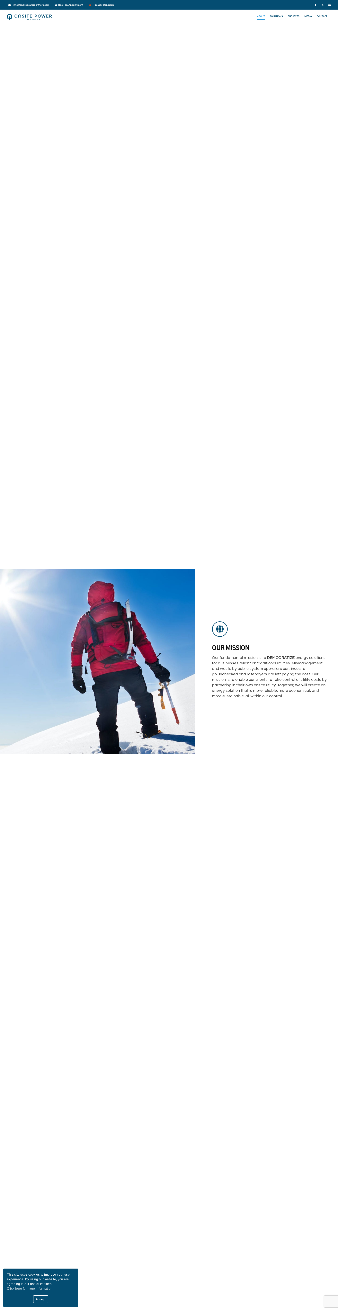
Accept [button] (41, 1299)
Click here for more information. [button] (30, 1288)
